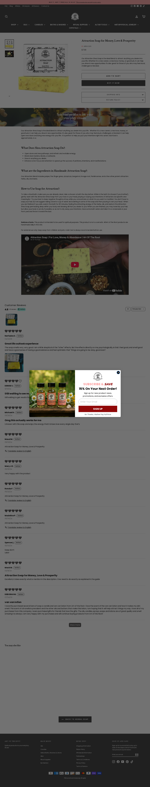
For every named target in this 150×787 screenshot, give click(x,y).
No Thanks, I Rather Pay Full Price (98, 414)
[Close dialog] (118, 372)
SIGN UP (98, 409)
